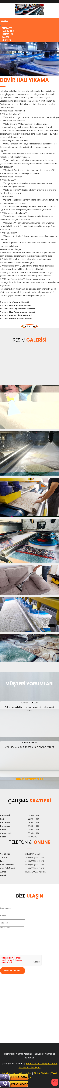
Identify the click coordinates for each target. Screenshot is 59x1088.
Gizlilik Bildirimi (41, 1073)
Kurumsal (17, 1073)
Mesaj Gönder (12, 971)
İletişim (6, 1073)
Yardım (27, 1073)
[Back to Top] (54, 1082)
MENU (4, 20)
